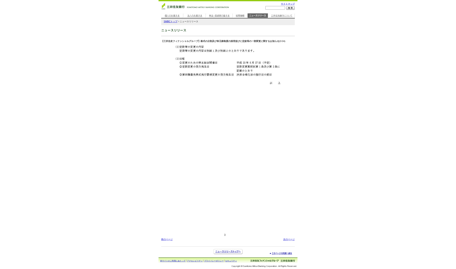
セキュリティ (231, 261)
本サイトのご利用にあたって (173, 261)
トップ (170, 21)
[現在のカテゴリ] (257, 17)
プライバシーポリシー (214, 261)
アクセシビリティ (195, 261)
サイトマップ (288, 3)
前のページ (167, 239)
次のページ (289, 239)
